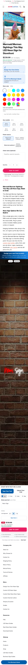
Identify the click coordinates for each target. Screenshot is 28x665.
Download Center (8, 631)
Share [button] (6, 180)
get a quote (13, 247)
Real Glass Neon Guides (10, 627)
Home (4, 641)
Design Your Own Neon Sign (11, 586)
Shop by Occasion (8, 601)
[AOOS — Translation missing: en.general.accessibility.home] (13, 6)
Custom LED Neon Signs (10, 590)
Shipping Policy (7, 561)
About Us (5, 549)
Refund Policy (7, 568)
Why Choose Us (7, 553)
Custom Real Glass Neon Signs (11, 594)
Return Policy (7, 564)
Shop (4, 649)
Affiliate (5, 576)
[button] (3, 7)
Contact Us (6, 557)
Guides (5, 605)
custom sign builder (9, 243)
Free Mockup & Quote (14, 662)
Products (5, 645)
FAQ (4, 619)
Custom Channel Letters (10, 598)
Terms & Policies (7, 572)
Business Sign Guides (9, 656)
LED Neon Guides (8, 623)
